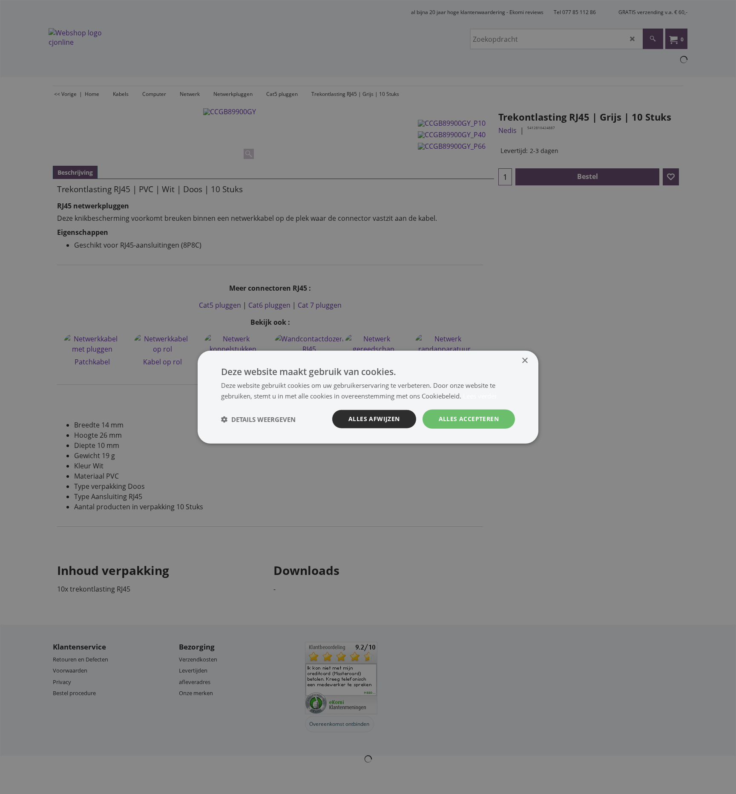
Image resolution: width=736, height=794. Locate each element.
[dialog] (368, 397)
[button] (258, 419)
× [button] (524, 360)
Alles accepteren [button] (469, 419)
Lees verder (480, 395)
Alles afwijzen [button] (374, 419)
